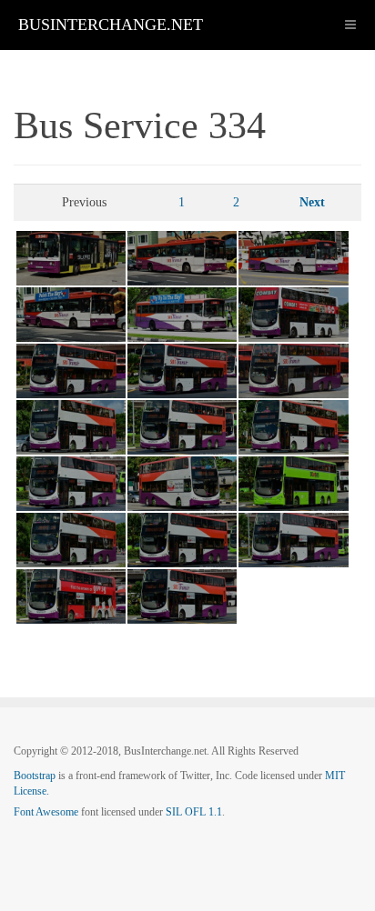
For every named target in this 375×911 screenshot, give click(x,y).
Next (312, 202)
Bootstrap (35, 775)
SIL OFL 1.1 (194, 812)
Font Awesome (46, 812)
